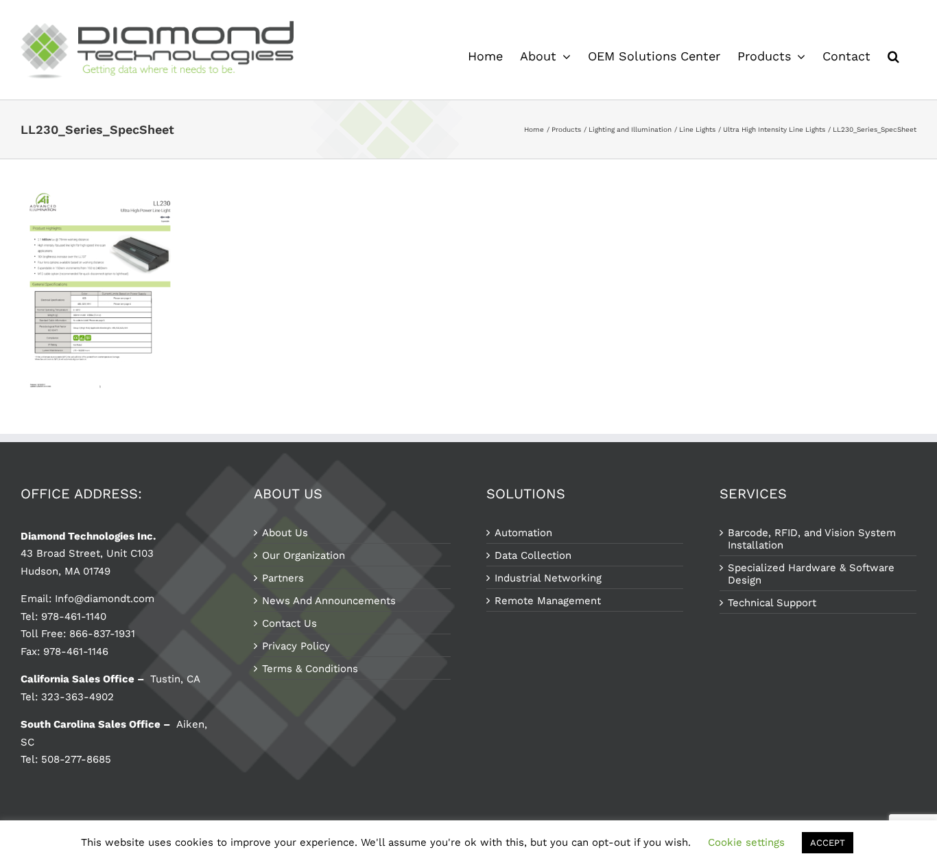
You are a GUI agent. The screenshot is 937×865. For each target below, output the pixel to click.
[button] (893, 56)
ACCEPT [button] (827, 843)
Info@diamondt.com (104, 598)
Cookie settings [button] (746, 842)
